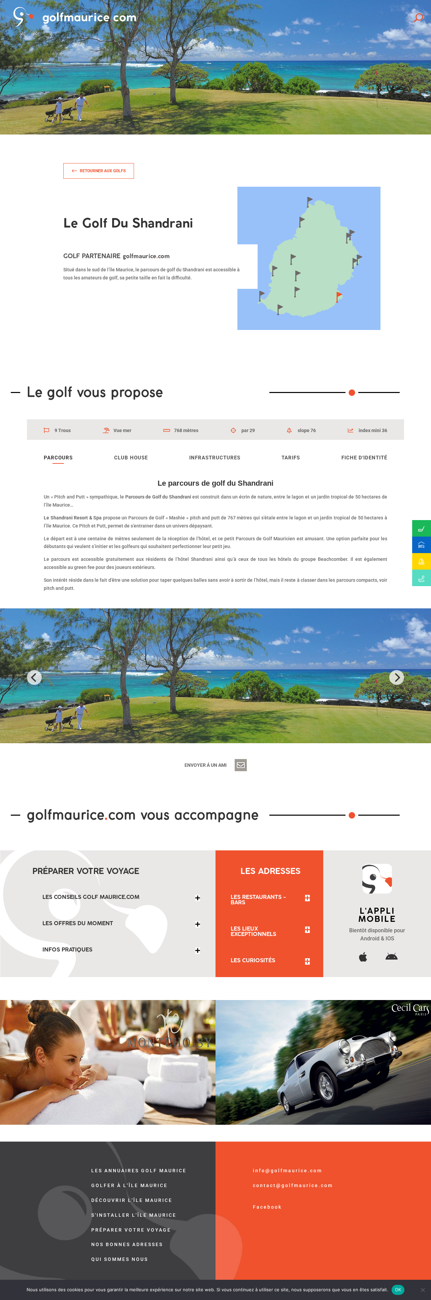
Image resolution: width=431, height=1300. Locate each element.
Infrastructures (214, 458)
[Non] (422, 1290)
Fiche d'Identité (364, 458)
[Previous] (34, 677)
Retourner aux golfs (103, 171)
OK (398, 1289)
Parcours (58, 458)
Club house (131, 458)
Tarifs (290, 458)
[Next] (396, 677)
